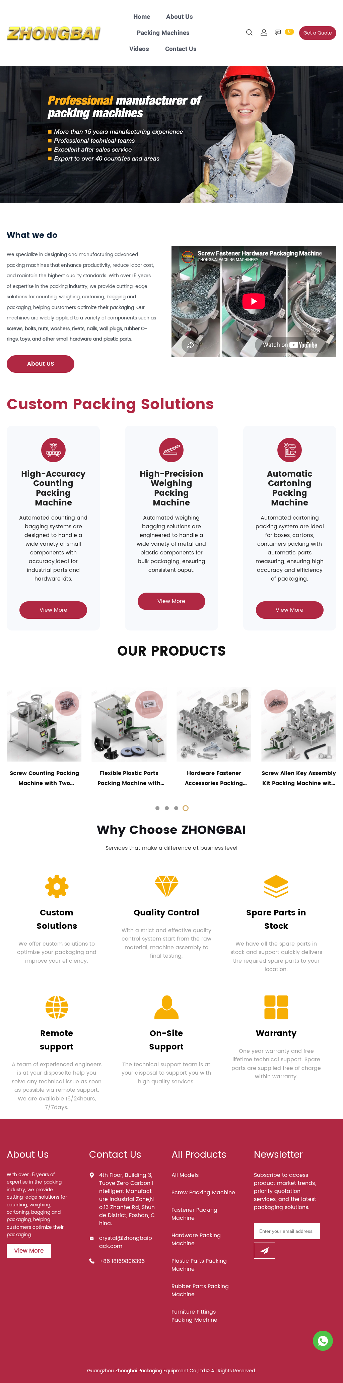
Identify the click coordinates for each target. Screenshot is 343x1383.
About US (40, 364)
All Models (185, 1175)
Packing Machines (163, 33)
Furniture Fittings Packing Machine (194, 1316)
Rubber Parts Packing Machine (200, 1290)
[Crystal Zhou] (323, 1341)
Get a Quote (317, 33)
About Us (179, 16)
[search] (249, 34)
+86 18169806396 (122, 1261)
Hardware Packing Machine (196, 1239)
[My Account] (264, 33)
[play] (254, 301)
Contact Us (181, 49)
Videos (139, 49)
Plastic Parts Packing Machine (199, 1265)
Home (141, 16)
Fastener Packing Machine (194, 1214)
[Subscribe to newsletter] (264, 1251)
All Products (199, 1155)
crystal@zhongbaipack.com (125, 1242)
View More (53, 610)
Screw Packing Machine (203, 1192)
